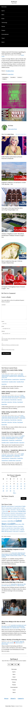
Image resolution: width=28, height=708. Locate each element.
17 (14, 486)
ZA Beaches (22, 531)
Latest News (22, 396)
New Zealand (15, 397)
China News (4, 642)
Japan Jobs (10, 518)
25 (17, 488)
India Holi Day (20, 584)
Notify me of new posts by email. (8, 349)
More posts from (12, 129)
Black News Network (11, 626)
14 (3, 486)
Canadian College (13, 376)
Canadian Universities (10, 438)
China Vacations (14, 511)
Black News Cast (19, 625)
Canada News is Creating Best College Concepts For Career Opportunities (13, 433)
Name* (3, 321)
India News (17, 396)
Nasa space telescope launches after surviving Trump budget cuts (12, 209)
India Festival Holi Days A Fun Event (12, 582)
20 (24, 486)
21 (3, 488)
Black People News (6, 627)
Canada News (20, 374)
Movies (3, 26)
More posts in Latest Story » (21, 134)
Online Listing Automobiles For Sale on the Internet (13, 412)
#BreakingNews (5, 77)
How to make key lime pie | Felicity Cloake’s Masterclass (12, 262)
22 (7, 488)
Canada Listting (13, 374)
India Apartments (20, 513)
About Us (13, 698)
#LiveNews (20, 77)
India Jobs (10, 516)
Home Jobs (13, 513)
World (3, 42)
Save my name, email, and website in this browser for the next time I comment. (14, 339)
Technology (4, 22)
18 (17, 486)
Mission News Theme (9, 706)
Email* (3, 326)
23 (10, 488)
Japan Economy (5, 518)
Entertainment (5, 34)
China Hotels (13, 509)
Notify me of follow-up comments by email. (10, 345)
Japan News (23, 518)
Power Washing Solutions (7, 554)
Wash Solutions (10, 531)
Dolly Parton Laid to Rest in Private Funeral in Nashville (12, 157)
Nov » (14, 493)
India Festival (14, 514)
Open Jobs (15, 526)
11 (17, 483)
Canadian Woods (20, 376)
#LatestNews (12, 77)
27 (24, 488)
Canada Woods (5, 460)
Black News (13, 625)
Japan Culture (23, 516)
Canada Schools (5, 376)
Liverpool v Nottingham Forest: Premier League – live (13, 287)
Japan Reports (4, 521)
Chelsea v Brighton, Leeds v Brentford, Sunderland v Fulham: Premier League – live (13, 235)
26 (21, 488)
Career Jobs (8, 509)
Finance (3, 30)
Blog (22, 373)
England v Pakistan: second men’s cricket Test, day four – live (14, 183)
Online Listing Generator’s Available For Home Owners (13, 392)
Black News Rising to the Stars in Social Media (13, 622)
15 (7, 486)
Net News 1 (14, 2)
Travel (3, 38)
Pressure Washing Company (15, 529)
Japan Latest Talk (17, 518)
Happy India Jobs (7, 513)
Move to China (19, 524)
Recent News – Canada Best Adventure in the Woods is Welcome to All (14, 451)
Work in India (16, 531)
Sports (3, 10)
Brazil (3, 18)
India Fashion (8, 514)
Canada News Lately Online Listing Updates (12, 371)
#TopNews (4, 79)
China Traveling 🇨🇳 (7, 511)
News (3, 14)
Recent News (22, 397)
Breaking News (10, 71)
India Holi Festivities (21, 514)
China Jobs (19, 509)
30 (10, 490)
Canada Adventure (6, 374)
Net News (9, 397)
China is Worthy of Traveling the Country (14, 639)
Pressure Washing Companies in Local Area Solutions (13, 550)
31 (14, 490)
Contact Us (21, 698)
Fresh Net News (11, 396)
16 (10, 486)
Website (3, 331)
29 (7, 490)
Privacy (6, 698)
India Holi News (5, 516)
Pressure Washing (17, 528)
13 (24, 483)
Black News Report (20, 626)
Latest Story (4, 377)
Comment (3, 304)
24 (14, 488)
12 (21, 483)
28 (3, 490)
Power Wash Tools (10, 528)
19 (21, 486)
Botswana (4, 6)
